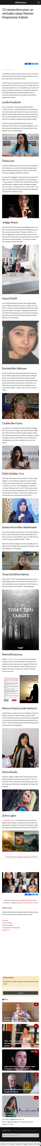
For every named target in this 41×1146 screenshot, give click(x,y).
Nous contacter (7, 923)
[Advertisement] (20, 40)
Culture (16, 1141)
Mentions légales (7, 925)
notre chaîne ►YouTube (30, 903)
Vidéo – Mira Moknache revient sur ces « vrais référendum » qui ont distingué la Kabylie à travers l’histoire (20, 1043)
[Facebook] (28, 64)
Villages (25, 1144)
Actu (11, 1141)
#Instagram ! (7, 903)
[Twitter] (35, 64)
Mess (11, 69)
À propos (5, 920)
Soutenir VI (5, 930)
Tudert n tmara (13, 659)
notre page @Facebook (25, 900)
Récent (11, 1144)
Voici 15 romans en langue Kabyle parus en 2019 (21, 857)
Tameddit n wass (8, 820)
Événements (27, 1141)
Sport (31, 1144)
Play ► (21, 1141)
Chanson (18, 1144)
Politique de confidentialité (11, 927)
